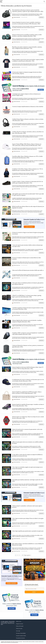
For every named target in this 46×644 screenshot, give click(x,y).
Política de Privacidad (19, 626)
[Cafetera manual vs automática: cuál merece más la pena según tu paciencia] (6, 505)
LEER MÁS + (41, 17)
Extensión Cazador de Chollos (21, 635)
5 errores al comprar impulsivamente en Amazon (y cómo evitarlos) (27, 106)
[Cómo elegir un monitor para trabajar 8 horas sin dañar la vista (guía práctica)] (6, 518)
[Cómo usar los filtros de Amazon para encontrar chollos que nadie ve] (6, 270)
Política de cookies (19, 628)
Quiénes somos (18, 621)
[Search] (44, 1)
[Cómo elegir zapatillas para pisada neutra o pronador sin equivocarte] (6, 530)
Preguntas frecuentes (19, 623)
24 (22, 555)
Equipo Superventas (17, 17)
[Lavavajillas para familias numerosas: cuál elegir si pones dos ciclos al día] (6, 479)
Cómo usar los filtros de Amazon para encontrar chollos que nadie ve (28, 270)
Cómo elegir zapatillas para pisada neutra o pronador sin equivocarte (27, 531)
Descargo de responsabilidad (20, 633)
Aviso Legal (18, 630)
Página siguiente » (27, 555)
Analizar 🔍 (34, 591)
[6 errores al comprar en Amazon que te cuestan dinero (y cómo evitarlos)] (6, 257)
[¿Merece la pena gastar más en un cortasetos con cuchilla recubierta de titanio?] (6, 441)
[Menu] (1, 1)
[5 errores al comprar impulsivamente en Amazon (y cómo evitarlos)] (6, 106)
